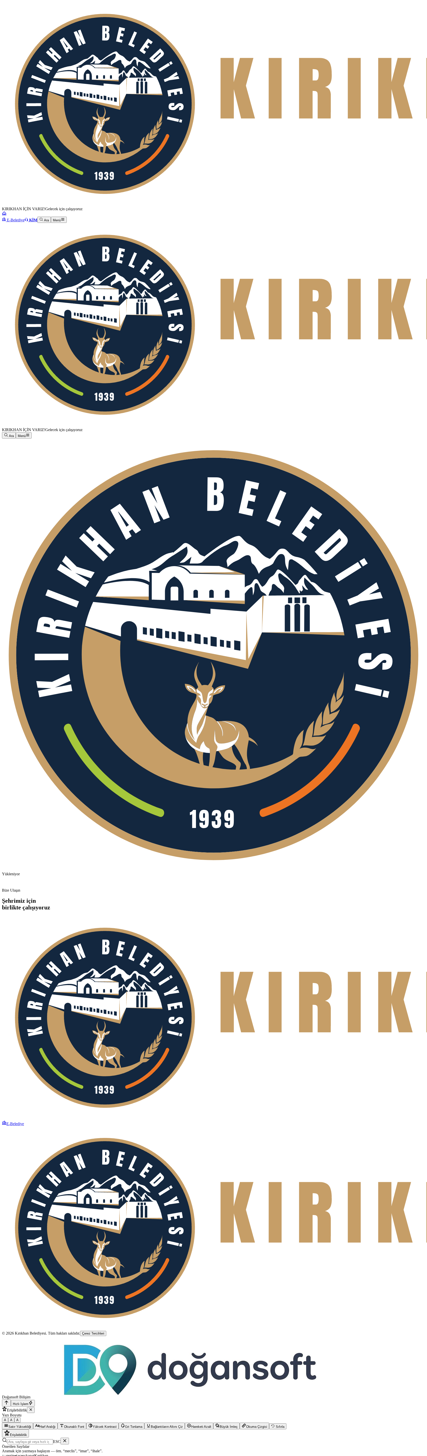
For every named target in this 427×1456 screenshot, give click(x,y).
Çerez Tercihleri (93, 1333)
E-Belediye (15, 220)
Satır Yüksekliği (19, 1427)
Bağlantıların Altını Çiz (167, 1427)
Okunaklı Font (74, 1427)
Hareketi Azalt (201, 1427)
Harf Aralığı (48, 1427)
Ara (46, 220)
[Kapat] (31, 1410)
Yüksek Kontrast (105, 1427)
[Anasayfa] (4, 214)
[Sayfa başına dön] (6, 1403)
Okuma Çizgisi (256, 1427)
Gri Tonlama (133, 1427)
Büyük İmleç (229, 1427)
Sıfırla (279, 1427)
